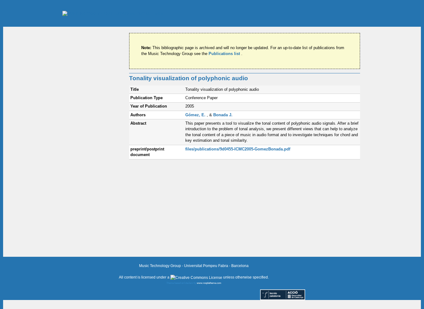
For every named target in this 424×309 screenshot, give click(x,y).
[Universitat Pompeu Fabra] (112, 13)
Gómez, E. (196, 115)
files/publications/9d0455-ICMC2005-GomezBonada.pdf (237, 149)
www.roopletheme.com (209, 283)
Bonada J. (222, 115)
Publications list (225, 53)
